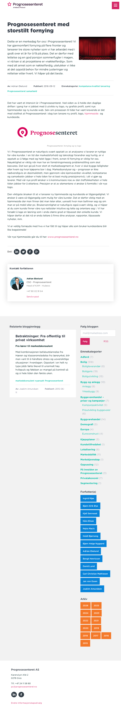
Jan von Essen (90, 581)
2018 (85, 635)
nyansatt (39, 381)
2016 (106, 635)
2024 (85, 613)
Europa (84, 429)
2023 (96, 613)
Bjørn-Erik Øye (90, 506)
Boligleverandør (91, 366)
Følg (85, 341)
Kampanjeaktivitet (92, 405)
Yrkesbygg (88, 391)
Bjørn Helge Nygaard (93, 543)
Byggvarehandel (90, 419)
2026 (85, 605)
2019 (96, 628)
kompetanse (85, 86)
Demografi (86, 424)
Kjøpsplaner (87, 439)
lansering (105, 86)
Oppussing (86, 464)
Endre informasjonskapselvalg (26, 703)
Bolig (83, 362)
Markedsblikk (88, 454)
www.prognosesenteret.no (63, 236)
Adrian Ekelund (91, 551)
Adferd (84, 357)
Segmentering (89, 483)
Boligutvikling (90, 376)
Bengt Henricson (91, 558)
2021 (96, 620)
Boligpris (87, 371)
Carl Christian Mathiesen (95, 574)
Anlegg (86, 386)
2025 (96, 605)
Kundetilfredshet (90, 444)
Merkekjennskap (90, 459)
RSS (106, 341)
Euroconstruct (90, 433)
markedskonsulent (24, 381)
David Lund (89, 566)
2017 (95, 635)
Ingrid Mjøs (88, 498)
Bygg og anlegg (90, 382)
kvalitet (96, 86)
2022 (85, 620)
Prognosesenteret (16, 91)
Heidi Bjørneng (90, 536)
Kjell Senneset (90, 513)
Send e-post (33, 296)
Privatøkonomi (89, 478)
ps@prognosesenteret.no (24, 686)
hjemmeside (91, 113)
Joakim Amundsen (92, 589)
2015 (85, 643)
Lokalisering (87, 449)
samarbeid (31, 91)
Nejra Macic (89, 528)
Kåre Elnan (88, 521)
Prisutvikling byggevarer (96, 410)
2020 (85, 628)
